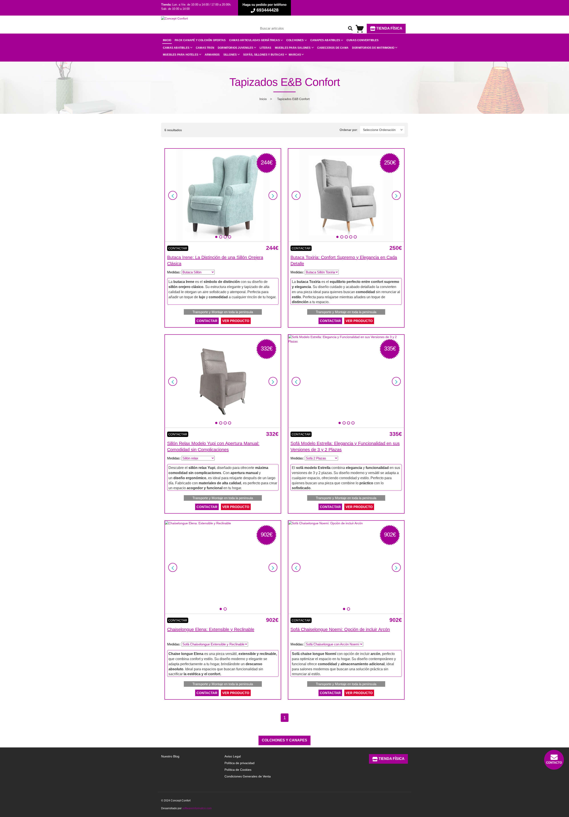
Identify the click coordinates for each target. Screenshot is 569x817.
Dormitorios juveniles (235, 47)
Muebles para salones (293, 47)
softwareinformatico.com (197, 808)
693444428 (266, 10)
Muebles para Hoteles (180, 54)
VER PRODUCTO (235, 321)
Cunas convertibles (363, 40)
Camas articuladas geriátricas (254, 40)
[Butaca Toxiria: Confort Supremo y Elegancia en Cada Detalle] (346, 195)
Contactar (177, 248)
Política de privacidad (239, 763)
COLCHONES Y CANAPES (284, 740)
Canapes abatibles (325, 40)
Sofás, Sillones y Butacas (263, 54)
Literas (265, 47)
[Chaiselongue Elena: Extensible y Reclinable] (198, 523)
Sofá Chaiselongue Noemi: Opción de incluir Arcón (340, 629)
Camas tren (205, 47)
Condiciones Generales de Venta (247, 776)
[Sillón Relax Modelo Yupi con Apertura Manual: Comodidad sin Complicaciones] (223, 381)
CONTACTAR (206, 321)
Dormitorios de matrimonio (373, 47)
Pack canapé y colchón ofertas (200, 40)
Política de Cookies (237, 769)
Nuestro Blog (170, 756)
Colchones (295, 40)
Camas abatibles (176, 47)
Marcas (295, 54)
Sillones (230, 54)
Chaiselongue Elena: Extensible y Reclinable (210, 629)
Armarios (212, 54)
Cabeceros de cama (333, 47)
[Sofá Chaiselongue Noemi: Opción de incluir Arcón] (325, 523)
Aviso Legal (232, 756)
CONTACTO (554, 762)
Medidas (173, 272)
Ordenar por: (349, 130)
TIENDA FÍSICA (388, 28)
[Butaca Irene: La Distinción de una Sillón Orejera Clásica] (223, 195)
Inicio (167, 40)
